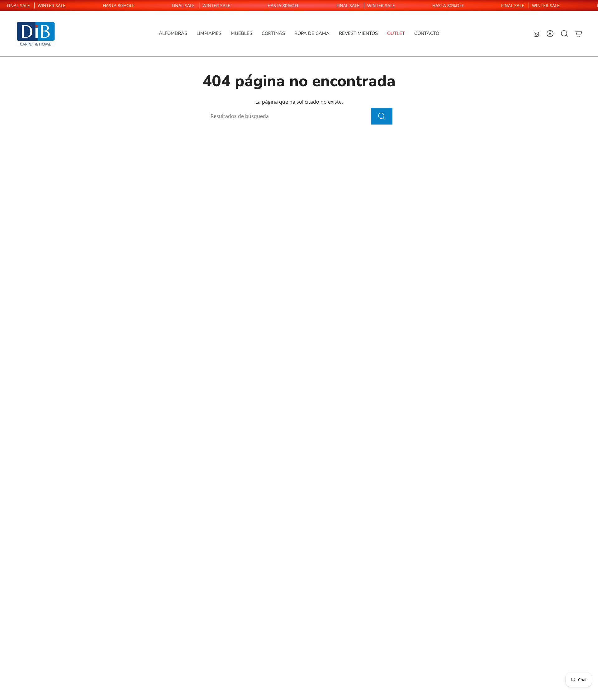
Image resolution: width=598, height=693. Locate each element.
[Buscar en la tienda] (381, 116)
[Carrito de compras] (579, 33)
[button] (173, 34)
